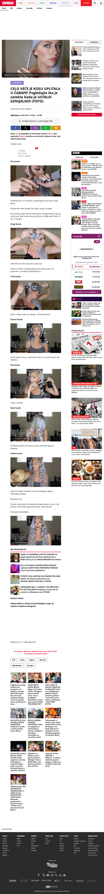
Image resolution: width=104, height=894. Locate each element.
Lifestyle (64, 836)
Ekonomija (5, 845)
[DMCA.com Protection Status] (52, 887)
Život (4, 8)
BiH (75, 845)
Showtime (34, 850)
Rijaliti (18, 838)
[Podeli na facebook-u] (15, 128)
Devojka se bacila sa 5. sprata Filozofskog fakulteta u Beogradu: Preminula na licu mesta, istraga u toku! (91, 64)
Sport (34, 836)
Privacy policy (92, 853)
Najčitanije (79, 42)
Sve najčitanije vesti (87, 115)
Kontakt (90, 841)
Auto (75, 853)
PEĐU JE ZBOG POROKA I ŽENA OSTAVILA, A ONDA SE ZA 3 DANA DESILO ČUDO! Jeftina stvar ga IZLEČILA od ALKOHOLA (92, 92)
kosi (51, 133)
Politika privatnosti (93, 850)
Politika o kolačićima (93, 845)
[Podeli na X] (26, 128)
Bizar (46, 838)
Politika (5, 838)
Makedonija (77, 850)
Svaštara (47, 841)
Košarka (33, 841)
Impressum (91, 838)
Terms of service (92, 855)
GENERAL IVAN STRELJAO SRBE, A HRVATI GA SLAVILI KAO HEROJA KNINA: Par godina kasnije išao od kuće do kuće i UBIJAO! (86, 389)
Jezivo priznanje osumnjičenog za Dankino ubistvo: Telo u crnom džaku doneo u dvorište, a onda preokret (92, 106)
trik (17, 133)
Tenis (32, 843)
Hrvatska (76, 843)
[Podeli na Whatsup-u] (46, 128)
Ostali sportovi (35, 845)
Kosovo (5, 853)
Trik (13, 660)
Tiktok (47, 843)
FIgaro (32, 660)
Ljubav (19, 8)
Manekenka (17, 665)
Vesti (5, 836)
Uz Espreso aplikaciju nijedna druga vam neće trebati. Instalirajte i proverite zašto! (35, 652)
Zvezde (19, 841)
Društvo (5, 841)
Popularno (94, 157)
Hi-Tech (39, 8)
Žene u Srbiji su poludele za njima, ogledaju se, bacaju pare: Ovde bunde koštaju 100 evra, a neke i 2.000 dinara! (87, 452)
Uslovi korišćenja (93, 848)
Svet (76, 836)
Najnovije (94, 42)
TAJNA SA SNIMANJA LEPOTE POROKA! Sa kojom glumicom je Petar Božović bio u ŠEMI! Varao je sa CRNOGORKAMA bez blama (40, 557)
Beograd (5, 848)
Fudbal (33, 838)
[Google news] (64, 875)
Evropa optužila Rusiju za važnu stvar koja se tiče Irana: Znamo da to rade (91, 49)
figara (22, 136)
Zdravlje (29, 8)
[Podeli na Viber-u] (36, 128)
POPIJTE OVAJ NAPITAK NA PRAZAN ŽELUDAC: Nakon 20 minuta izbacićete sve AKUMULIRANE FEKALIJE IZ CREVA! (40, 578)
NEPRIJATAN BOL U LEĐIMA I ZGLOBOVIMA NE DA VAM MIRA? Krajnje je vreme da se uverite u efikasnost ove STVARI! (39, 589)
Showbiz (21, 836)
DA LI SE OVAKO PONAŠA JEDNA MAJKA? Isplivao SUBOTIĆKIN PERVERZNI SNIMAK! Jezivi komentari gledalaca (39, 568)
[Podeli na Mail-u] (56, 128)
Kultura (49, 8)
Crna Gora (77, 848)
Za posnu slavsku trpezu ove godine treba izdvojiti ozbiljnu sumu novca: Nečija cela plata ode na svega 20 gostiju (86, 483)
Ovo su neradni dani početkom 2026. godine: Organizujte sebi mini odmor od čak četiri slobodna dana (87, 357)
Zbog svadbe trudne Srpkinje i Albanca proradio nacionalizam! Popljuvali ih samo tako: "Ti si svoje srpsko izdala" (86, 421)
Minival (43, 660)
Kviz (18, 845)
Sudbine (5, 855)
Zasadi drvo (6, 850)
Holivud (19, 843)
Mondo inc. (93, 836)
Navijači (33, 848)
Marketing (91, 843)
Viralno (49, 836)
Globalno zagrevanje (80, 841)
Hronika (5, 843)
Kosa (22, 660)
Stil (11, 8)
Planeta (76, 838)
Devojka (30, 665)
